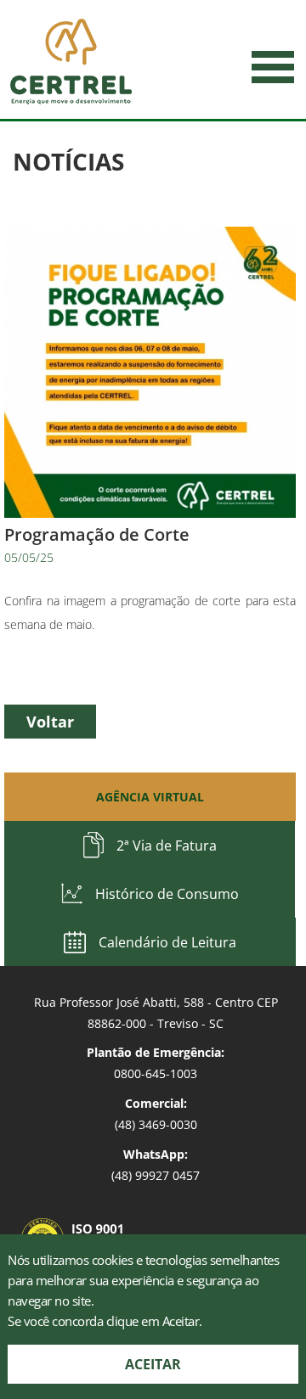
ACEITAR (153, 1364)
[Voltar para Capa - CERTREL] (71, 61)
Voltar (50, 721)
